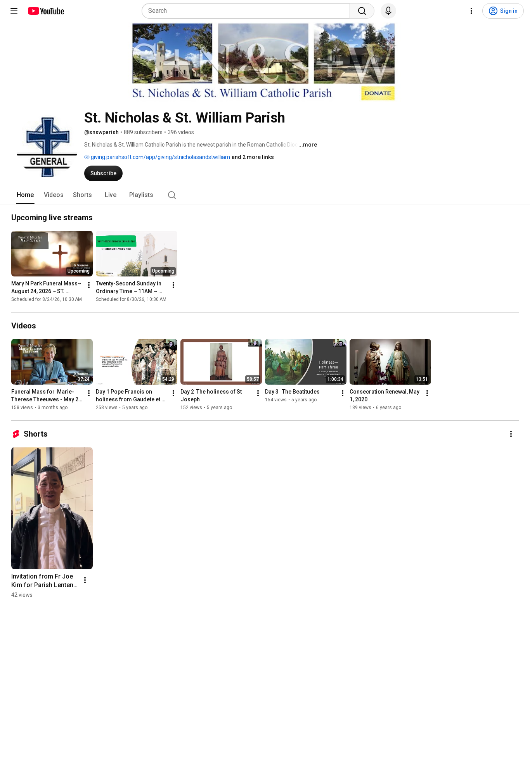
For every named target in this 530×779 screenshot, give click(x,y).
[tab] (25, 195)
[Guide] (14, 11)
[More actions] (89, 285)
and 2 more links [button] (253, 157)
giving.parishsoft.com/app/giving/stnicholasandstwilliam (160, 157)
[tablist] (265, 195)
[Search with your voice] (388, 11)
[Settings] (471, 11)
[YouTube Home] (45, 11)
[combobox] (248, 11)
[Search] (362, 11)
